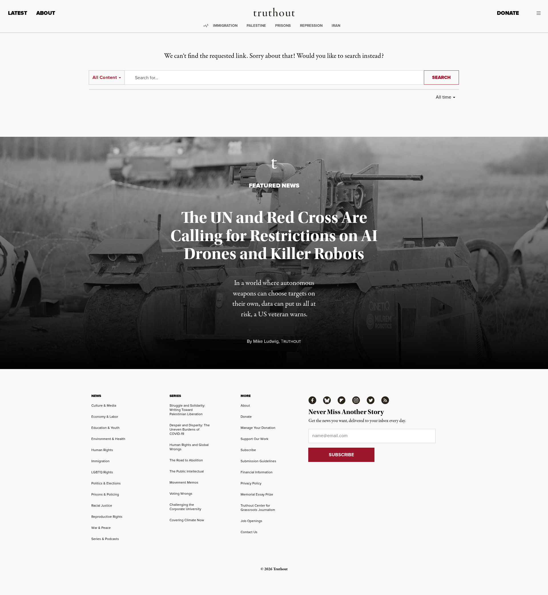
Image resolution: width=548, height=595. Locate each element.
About (45, 13)
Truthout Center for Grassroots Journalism (258, 507)
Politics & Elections (106, 483)
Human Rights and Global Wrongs (189, 447)
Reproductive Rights (106, 516)
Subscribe (248, 450)
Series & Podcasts (105, 538)
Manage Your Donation (258, 427)
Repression (311, 25)
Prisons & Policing (105, 494)
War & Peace (101, 527)
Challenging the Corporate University (185, 507)
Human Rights (102, 450)
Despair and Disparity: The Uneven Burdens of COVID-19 (190, 429)
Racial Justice (101, 505)
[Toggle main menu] (534, 13)
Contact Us (249, 532)
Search (441, 77)
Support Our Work (254, 438)
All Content (104, 77)
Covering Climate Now (187, 520)
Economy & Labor (104, 416)
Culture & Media (103, 405)
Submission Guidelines (258, 461)
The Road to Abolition (186, 460)
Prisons (283, 25)
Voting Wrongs (181, 493)
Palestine (256, 25)
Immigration (225, 25)
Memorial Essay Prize (257, 494)
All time (443, 97)
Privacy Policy (251, 483)
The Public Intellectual (187, 471)
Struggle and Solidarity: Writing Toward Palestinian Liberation (187, 410)
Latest (17, 13)
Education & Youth (105, 427)
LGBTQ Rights (102, 472)
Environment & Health (108, 438)
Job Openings (251, 520)
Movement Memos (184, 482)
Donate (508, 13)
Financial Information (257, 472)
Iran (336, 25)
